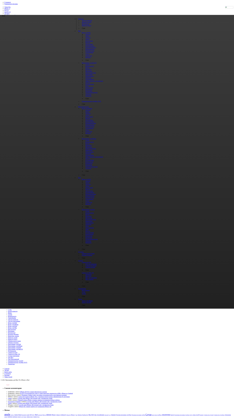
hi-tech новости (12, 311)
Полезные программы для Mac (138, 414)
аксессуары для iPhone (157, 414)
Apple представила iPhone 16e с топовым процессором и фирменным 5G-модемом (44, 396)
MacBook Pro (85, 414)
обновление (228, 415)
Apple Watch (18, 415)
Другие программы (14, 321)
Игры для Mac (12, 328)
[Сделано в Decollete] (6, 384)
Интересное (11, 333)
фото (38, 416)
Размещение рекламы (11, 4)
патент (5, 416)
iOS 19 (6, 10)
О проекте (7, 2)
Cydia (10, 309)
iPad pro (44, 414)
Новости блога (12, 339)
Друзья (6, 370)
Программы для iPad (14, 344)
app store (24, 415)
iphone (48, 415)
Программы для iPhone (15, 346)
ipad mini (40, 414)
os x (110, 414)
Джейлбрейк (12, 318)
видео (191, 414)
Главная (6, 368)
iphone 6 (63, 415)
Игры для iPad (12, 323)
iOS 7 (33, 414)
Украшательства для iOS (15, 361)
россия (19, 416)
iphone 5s (58, 415)
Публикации (12, 351)
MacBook (80, 414)
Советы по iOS (12, 352)
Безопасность (12, 316)
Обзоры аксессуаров (14, 341)
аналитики (166, 415)
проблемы (15, 416)
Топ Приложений (13, 359)
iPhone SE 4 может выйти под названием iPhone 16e (35, 406)
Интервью (11, 331)
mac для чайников (99, 415)
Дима (9, 398)
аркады (172, 415)
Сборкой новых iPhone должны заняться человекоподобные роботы (38, 400)
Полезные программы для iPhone (123, 415)
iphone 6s (68, 414)
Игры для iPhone (13, 324)
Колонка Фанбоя (13, 334)
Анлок (10, 314)
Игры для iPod (12, 326)
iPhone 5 (54, 415)
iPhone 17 (7, 8)
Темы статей (8, 377)
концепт (201, 414)
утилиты (35, 416)
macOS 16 (7, 12)
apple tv (12, 414)
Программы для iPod (14, 347)
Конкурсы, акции (13, 336)
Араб (9, 403)
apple (7, 414)
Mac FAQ (91, 415)
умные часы (30, 416)
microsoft (107, 414)
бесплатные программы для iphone (182, 414)
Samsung (113, 415)
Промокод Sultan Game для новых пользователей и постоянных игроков (44, 395)
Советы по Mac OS (14, 354)
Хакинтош (11, 364)
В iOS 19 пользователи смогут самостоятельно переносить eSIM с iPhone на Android (46, 393)
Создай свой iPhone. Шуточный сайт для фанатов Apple (35, 398)
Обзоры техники (13, 342)
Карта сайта (8, 372)
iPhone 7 (73, 415)
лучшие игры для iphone (219, 414)
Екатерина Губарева (14, 401)
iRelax (10, 313)
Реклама (7, 375)
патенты (10, 416)
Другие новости (13, 319)
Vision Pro (7, 7)
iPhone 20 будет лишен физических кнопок (33, 392)
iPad (36, 415)
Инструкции (12, 329)
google (27, 415)
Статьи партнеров (13, 356)
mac (76, 414)
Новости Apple (12, 337)
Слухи (148, 414)
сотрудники (23, 416)
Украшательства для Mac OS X (17, 362)
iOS (31, 415)
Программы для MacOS (15, 349)
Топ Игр (7, 13)
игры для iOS (196, 415)
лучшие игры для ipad (208, 414)
